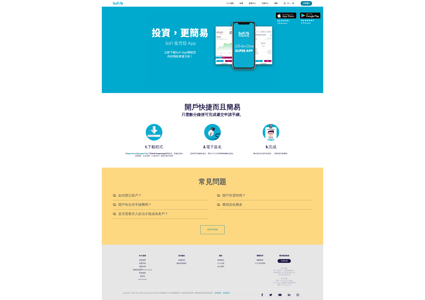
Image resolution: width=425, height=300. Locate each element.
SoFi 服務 (142, 256)
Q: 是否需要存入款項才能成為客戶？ (140, 214)
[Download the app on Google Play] (310, 18)
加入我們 (220, 266)
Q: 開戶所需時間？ (231, 195)
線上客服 (284, 278)
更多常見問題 (212, 230)
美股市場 (142, 263)
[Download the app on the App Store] (286, 18)
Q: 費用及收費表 (229, 205)
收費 (241, 3)
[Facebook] (262, 295)
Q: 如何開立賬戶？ (127, 195)
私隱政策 (181, 260)
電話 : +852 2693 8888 (284, 280)
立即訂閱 (284, 261)
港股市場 (142, 266)
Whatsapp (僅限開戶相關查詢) (284, 283)
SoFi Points (142, 279)
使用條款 (181, 256)
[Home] (119, 3)
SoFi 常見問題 (260, 263)
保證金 (142, 276)
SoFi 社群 (220, 263)
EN (288, 3)
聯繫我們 (260, 256)
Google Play (143, 154)
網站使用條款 (182, 263)
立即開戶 (306, 3)
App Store (131, 154)
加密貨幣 (142, 260)
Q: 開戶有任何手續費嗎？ (132, 205)
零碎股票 (142, 273)
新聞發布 (220, 260)
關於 (220, 256)
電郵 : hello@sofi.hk (284, 285)
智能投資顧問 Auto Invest (142, 270)
